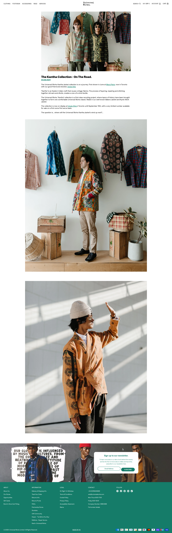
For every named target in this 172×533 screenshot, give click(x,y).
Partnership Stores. (37, 507)
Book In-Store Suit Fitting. (11, 504)
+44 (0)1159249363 (94, 491)
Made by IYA (76, 530)
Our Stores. (7, 494)
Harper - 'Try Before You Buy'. (40, 517)
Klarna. (62, 507)
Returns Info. (36, 497)
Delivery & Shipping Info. (39, 491)
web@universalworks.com (96, 494)
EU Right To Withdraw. (67, 491)
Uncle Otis (71, 87)
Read (35, 3)
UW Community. (37, 513)
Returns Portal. (36, 501)
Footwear (16, 3)
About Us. (7, 491)
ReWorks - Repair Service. (39, 520)
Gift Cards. (7, 501)
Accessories (26, 3)
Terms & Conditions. (66, 494)
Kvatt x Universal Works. (39, 523)
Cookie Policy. (64, 497)
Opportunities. (8, 497)
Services (42, 3)
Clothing (7, 3)
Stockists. (35, 510)
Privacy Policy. (64, 501)
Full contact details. (94, 507)
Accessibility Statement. (67, 504)
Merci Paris (110, 84)
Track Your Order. (37, 494)
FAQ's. (34, 504)
